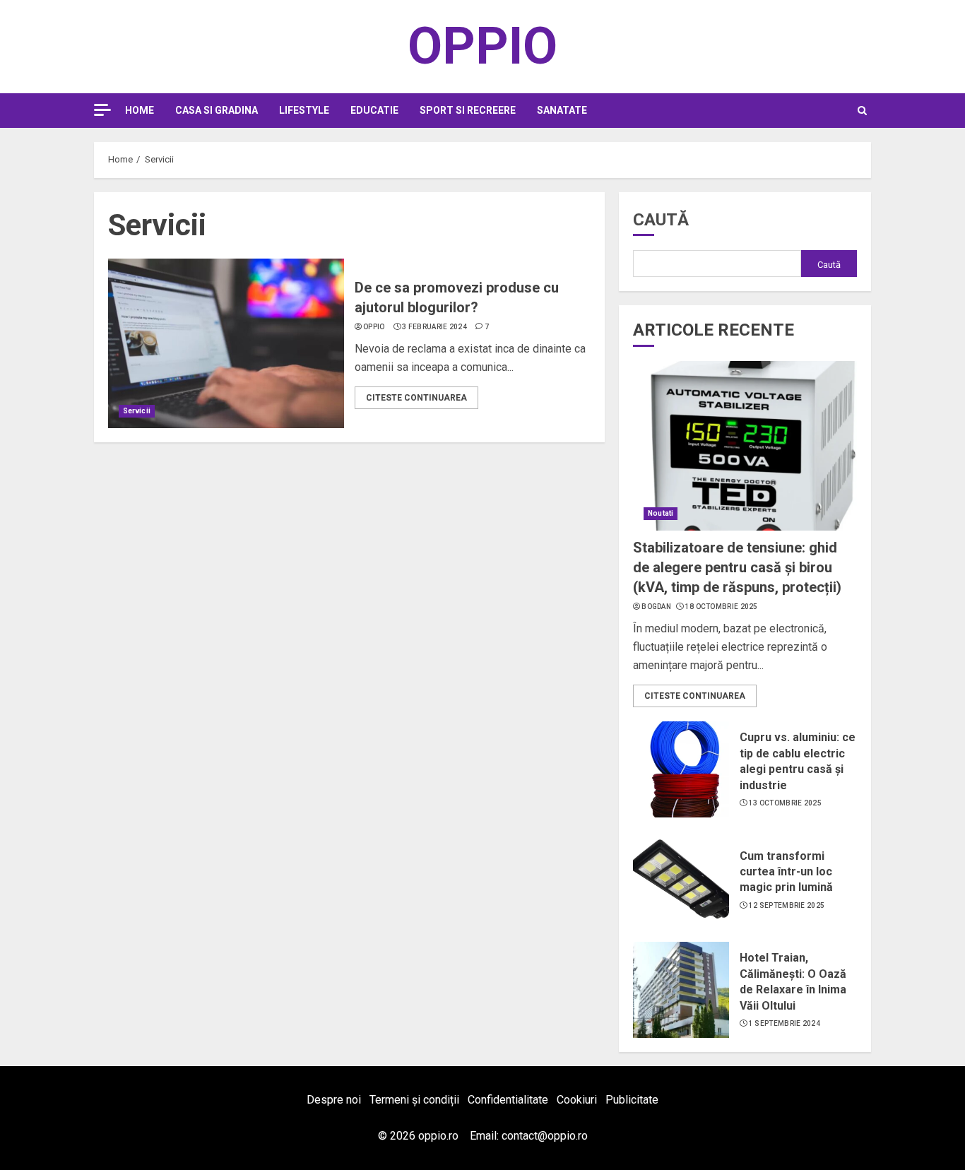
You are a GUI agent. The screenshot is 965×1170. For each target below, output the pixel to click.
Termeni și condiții (414, 1099)
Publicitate (631, 1099)
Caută (661, 220)
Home (139, 110)
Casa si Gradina (216, 110)
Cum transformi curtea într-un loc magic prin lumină (786, 871)
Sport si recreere (468, 110)
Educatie (374, 110)
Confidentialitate (508, 1099)
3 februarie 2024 (434, 327)
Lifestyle (304, 110)
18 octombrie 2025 (721, 606)
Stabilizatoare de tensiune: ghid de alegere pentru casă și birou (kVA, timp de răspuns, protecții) (737, 567)
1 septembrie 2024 (784, 1023)
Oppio (482, 46)
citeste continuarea (416, 398)
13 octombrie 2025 (785, 803)
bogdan (656, 606)
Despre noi (334, 1099)
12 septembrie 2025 (786, 905)
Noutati (660, 513)
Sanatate (562, 110)
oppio (374, 327)
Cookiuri (577, 1099)
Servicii (136, 411)
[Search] (862, 110)
